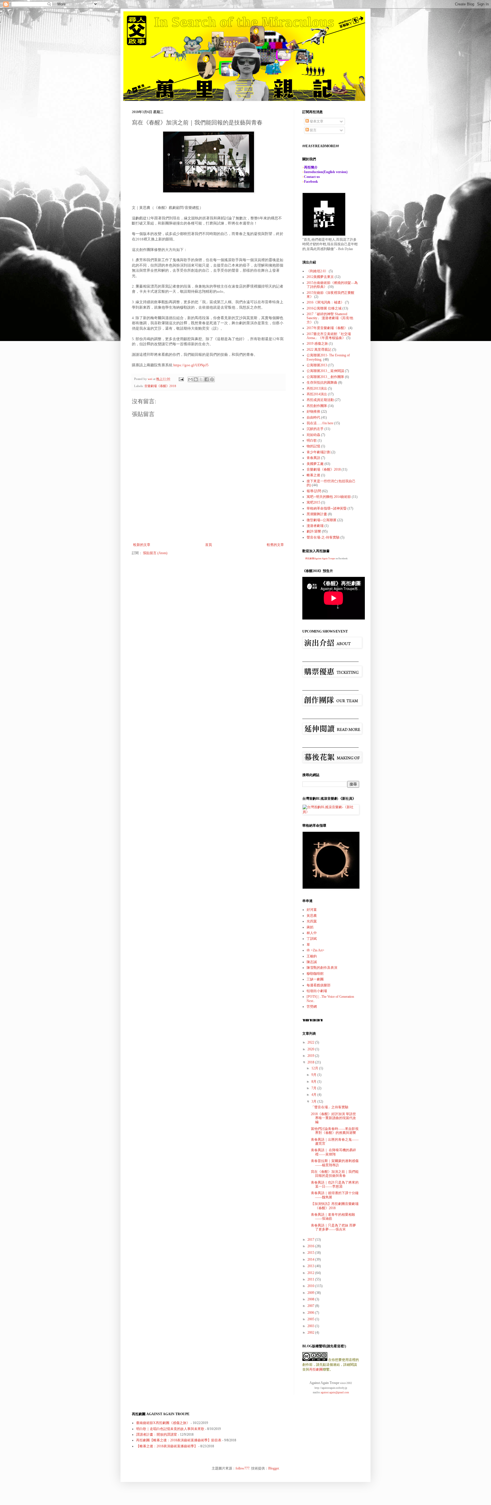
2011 (311, 1279)
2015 (311, 1253)
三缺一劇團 (315, 979)
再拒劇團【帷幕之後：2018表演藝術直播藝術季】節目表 (178, 1440)
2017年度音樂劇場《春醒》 (327, 328)
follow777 (242, 1468)
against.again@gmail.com (335, 1392)
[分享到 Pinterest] (212, 379)
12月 (315, 1068)
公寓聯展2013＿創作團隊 (325, 377)
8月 (314, 1082)
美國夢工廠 (315, 464)
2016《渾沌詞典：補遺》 (325, 302)
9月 (314, 1075)
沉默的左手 (315, 429)
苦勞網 (312, 1007)
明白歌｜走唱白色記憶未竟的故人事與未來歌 (170, 1429)
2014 (311, 1259)
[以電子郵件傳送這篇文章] (190, 379)
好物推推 (313, 411)
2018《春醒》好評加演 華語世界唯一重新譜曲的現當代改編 (333, 1118)
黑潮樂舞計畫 (317, 514)
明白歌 (312, 440)
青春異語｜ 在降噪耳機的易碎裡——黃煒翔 (333, 1152)
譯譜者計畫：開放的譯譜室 (156, 1435)
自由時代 (313, 417)
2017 (311, 1240)
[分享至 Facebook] (206, 379)
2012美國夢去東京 (320, 277)
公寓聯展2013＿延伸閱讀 (325, 371)
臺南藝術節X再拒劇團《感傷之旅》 (163, 1423)
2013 (311, 1266)
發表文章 (316, 121)
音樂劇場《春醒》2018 (160, 386)
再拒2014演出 (317, 394)
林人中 (312, 933)
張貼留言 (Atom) (155, 553)
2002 (311, 1332)
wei (150, 379)
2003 (311, 1326)
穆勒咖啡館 (315, 974)
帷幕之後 (313, 475)
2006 (311, 1313)
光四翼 (312, 921)
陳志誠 (312, 962)
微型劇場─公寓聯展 (321, 520)
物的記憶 (313, 446)
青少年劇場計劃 (318, 452)
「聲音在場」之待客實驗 (329, 1107)
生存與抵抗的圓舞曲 (322, 382)
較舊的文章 (275, 545)
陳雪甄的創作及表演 (322, 968)
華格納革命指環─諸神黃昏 (327, 508)
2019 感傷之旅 (317, 344)
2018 (311, 1062)
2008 (311, 1299)
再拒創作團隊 (317, 406)
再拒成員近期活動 (320, 400)
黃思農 (312, 916)
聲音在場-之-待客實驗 (323, 537)
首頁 (208, 545)
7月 (314, 1088)
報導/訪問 (314, 491)
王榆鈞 (312, 956)
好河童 (312, 910)
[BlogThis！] (196, 379)
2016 (311, 1246)
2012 (311, 1273)
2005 (311, 1319)
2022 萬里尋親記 (319, 350)
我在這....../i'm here (320, 423)
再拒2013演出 (317, 388)
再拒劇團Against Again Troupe (320, 558)
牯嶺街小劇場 (317, 991)
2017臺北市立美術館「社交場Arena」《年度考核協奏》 (329, 336)
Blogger (273, 1468)
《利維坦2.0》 (317, 271)
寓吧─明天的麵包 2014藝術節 (329, 497)
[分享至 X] (201, 379)
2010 (311, 1286)
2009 (311, 1293)
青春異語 (313, 458)
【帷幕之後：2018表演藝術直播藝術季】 (166, 1446)
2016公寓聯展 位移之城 (324, 308)
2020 (311, 1049)
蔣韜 (310, 927)
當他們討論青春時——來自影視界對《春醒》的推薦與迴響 (335, 1131)
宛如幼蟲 (313, 435)
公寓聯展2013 (317, 365)
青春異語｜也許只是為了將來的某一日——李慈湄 (335, 1184)
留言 (313, 130)
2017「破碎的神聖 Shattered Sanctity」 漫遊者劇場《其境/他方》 (330, 318)
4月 (314, 1095)
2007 (311, 1306)
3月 (314, 1101)
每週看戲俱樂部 (318, 985)
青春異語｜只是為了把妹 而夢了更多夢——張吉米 (333, 1227)
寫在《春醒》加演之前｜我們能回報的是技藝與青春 (335, 1174)
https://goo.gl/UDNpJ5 (190, 365)
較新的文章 (141, 545)
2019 (311, 1056)
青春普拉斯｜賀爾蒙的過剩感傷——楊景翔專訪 (335, 1163)
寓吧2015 (313, 502)
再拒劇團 (316, 1369)
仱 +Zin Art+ (315, 950)
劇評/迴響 (314, 531)
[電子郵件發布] (181, 379)
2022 (311, 1042)
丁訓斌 (312, 939)
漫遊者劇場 (315, 526)
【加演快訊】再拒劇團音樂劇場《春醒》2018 (335, 1206)
